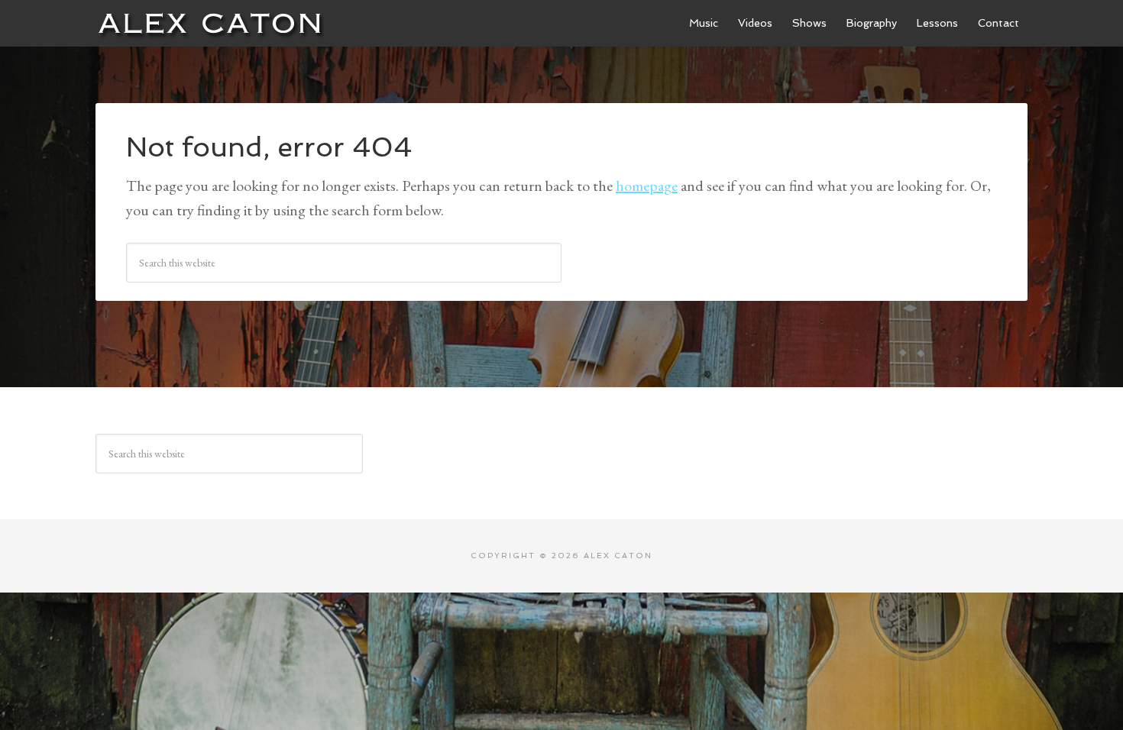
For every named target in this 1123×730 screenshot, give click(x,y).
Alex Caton (210, 23)
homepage (647, 185)
